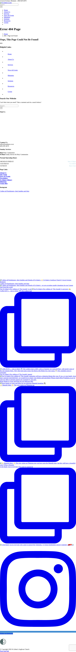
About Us (11, 59)
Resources (11, 86)
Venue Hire (4, 183)
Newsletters (4, 178)
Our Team (3, 174)
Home (10, 54)
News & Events (13, 70)
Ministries (11, 75)
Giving (10, 91)
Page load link (4, 651)
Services (10, 65)
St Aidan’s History (6, 180)
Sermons (10, 81)
